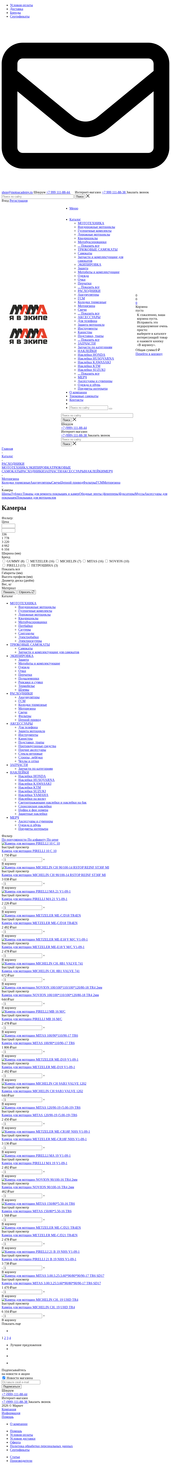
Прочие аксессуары (32, 750)
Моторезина (86, 306)
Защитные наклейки (32, 813)
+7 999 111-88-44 (58, 192)
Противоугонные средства (37, 746)
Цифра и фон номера (33, 810)
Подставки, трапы (91, 336)
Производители (21, 1460)
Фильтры (89, 482)
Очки (82, 279)
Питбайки (25, 626)
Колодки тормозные (92, 302)
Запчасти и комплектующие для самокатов (48, 652)
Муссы (140, 494)
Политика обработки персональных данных (41, 1446)
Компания (9, 1409)
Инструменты (88, 328)
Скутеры (24, 629)
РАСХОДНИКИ (89, 291)
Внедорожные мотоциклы (96, 227)
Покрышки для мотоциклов (36, 497)
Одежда (83, 276)
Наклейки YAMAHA (33, 795)
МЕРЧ (82, 377)
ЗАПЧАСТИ (87, 343)
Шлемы (23, 689)
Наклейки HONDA (91, 354)
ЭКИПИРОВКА (89, 264)
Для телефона (87, 321)
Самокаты (85, 253)
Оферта (15, 1442)
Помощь (8, 1417)
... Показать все (88, 245)
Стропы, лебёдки (30, 757)
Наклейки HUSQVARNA (96, 358)
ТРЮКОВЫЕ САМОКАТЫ (98, 249)
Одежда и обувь (89, 385)
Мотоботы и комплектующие (98, 272)
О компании (19, 1424)
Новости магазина (19, 1378)
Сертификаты (20, 1450)
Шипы (6, 494)
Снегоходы (26, 633)
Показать (9, 592)
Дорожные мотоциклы (94, 234)
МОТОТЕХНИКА (91, 223)
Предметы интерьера (93, 388)
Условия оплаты (21, 1435)
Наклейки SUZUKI (91, 370)
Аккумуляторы (88, 294)
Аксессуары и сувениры (95, 381)
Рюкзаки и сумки (30, 682)
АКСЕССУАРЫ (89, 317)
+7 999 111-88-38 (114, 192)
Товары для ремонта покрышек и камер (51, 494)
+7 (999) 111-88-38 (74, 435)
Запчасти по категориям (95, 347)
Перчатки (85, 283)
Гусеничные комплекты (95, 230)
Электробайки (28, 637)
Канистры (85, 332)
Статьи (15, 1457)
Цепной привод (71, 482)
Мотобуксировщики (92, 242)
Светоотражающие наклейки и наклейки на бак (52, 802)
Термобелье (26, 686)
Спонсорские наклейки (35, 806)
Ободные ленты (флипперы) (99, 494)
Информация (11, 1413)
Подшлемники (28, 678)
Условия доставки (22, 1438)
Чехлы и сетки (28, 761)
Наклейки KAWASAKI (94, 362)
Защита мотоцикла (91, 324)
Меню (73, 208)
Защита (83, 268)
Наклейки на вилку (32, 798)
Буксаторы (127, 494)
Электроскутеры (30, 641)
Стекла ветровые (30, 753)
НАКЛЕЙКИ (87, 351)
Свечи (82, 309)
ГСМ (81, 298)
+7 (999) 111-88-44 (74, 428)
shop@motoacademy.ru (17, 192)
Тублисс (17, 494)
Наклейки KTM (89, 366)
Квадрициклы (88, 238)
